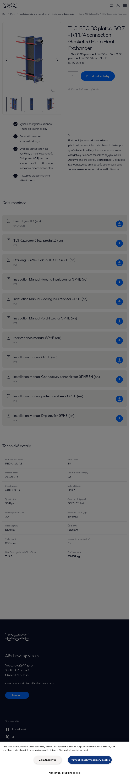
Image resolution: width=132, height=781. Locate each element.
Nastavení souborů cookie (65, 772)
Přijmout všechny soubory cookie (90, 760)
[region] (64, 761)
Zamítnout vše (47, 760)
